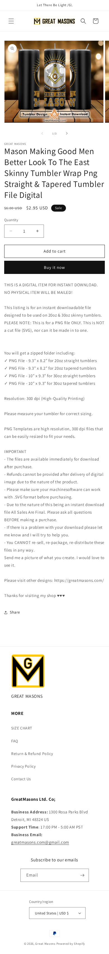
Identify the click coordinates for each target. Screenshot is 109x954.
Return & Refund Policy (32, 753)
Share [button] (15, 612)
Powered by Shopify (70, 944)
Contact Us (21, 778)
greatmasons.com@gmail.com (40, 842)
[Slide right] (67, 133)
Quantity (11, 220)
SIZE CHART (21, 728)
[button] (11, 21)
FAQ (14, 740)
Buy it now (54, 267)
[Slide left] (42, 133)
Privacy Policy (23, 766)
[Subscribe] (82, 875)
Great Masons (45, 944)
